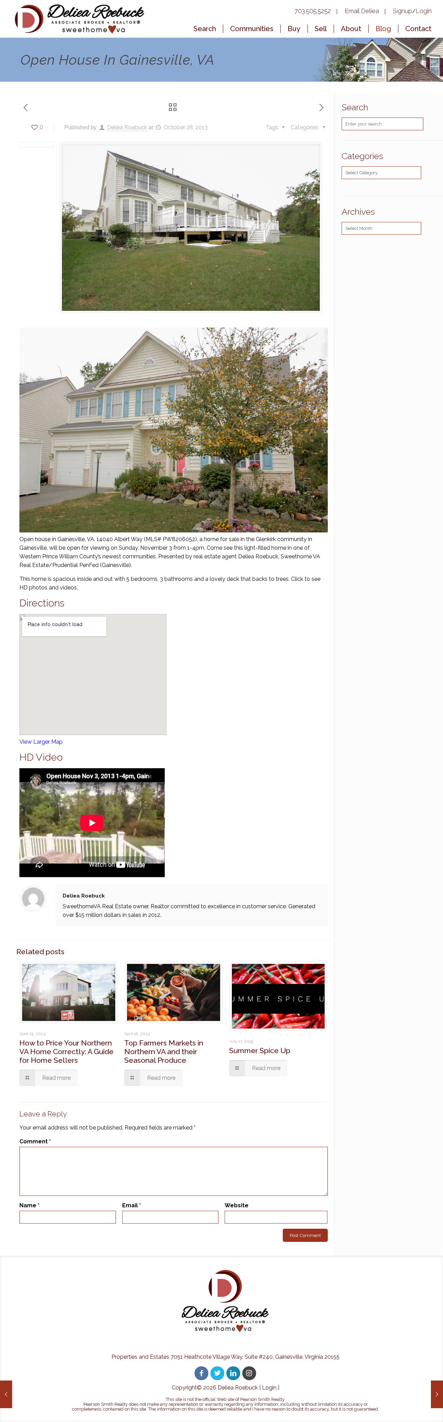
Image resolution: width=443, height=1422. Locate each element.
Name (29, 1205)
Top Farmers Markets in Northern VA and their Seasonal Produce (163, 1052)
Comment (35, 1141)
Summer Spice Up (259, 1050)
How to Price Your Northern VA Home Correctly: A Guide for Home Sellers (66, 1052)
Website (236, 1205)
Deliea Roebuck (127, 127)
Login (269, 1387)
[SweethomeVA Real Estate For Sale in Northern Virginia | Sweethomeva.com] (80, 19)
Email (131, 1205)
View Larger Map (41, 741)
